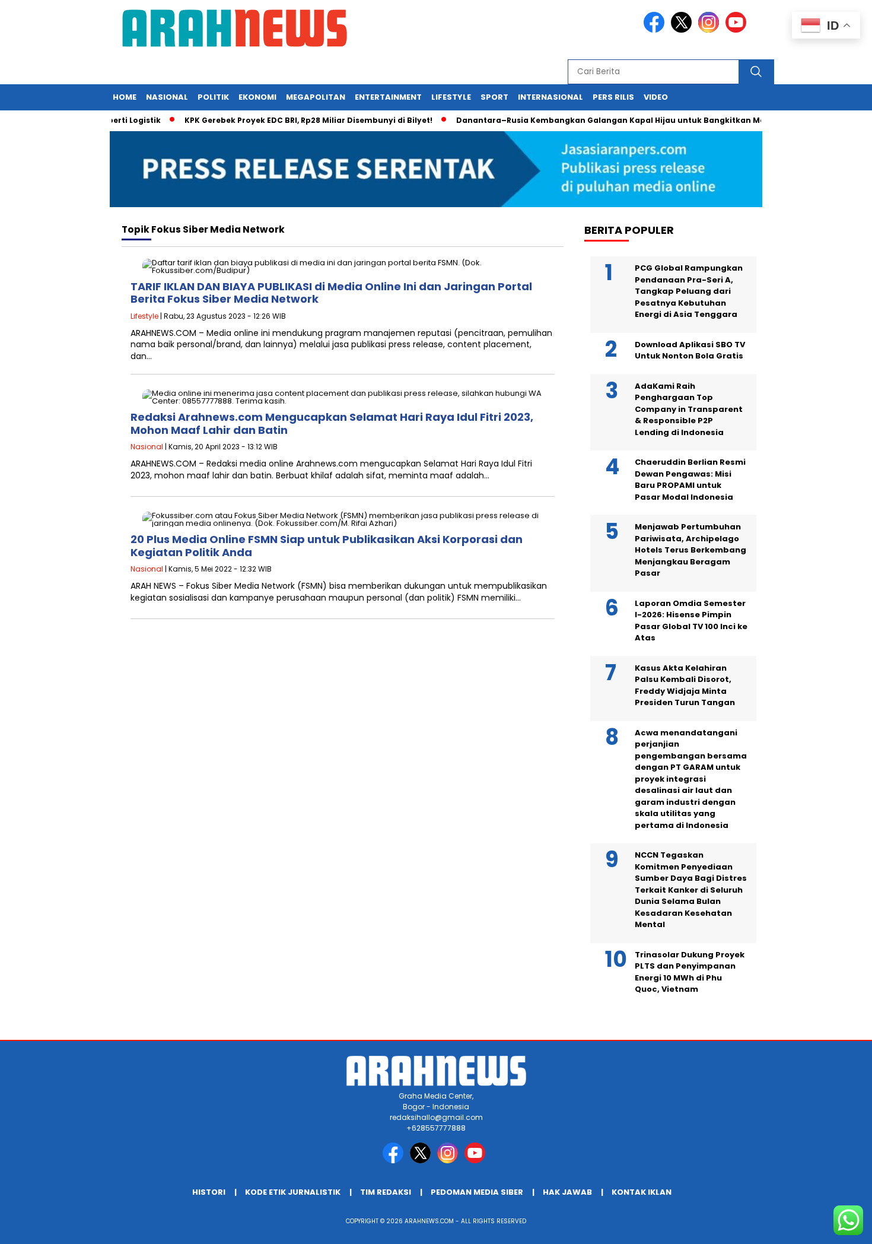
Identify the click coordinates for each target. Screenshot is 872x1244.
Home (124, 97)
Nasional (167, 97)
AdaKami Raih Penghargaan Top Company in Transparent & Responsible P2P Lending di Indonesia (689, 409)
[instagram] (710, 30)
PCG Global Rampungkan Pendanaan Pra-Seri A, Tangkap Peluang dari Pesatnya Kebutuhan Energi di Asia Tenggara (689, 291)
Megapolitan (315, 97)
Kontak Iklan (641, 1192)
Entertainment (388, 97)
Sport (494, 97)
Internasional (550, 97)
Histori (208, 1192)
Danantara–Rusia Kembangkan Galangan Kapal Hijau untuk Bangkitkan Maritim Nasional (622, 120)
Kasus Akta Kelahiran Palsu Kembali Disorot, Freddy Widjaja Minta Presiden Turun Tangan (685, 685)
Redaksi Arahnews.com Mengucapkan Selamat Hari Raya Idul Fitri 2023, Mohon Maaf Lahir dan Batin (332, 423)
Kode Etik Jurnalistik (292, 1192)
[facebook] (656, 30)
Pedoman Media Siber (477, 1192)
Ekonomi (257, 97)
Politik (213, 97)
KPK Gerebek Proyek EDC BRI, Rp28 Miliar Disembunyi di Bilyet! (291, 120)
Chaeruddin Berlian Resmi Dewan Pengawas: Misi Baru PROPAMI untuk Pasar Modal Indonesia (690, 479)
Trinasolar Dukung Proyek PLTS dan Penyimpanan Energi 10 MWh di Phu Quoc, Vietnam (689, 972)
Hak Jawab (567, 1192)
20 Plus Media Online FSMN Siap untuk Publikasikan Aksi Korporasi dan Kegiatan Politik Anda (327, 546)
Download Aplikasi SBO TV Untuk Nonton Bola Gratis (690, 350)
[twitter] (683, 30)
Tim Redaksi (385, 1192)
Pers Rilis (613, 97)
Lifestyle (451, 97)
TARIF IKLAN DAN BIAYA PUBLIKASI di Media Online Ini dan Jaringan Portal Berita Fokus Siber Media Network (331, 293)
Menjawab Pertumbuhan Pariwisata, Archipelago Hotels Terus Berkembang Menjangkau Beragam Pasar (690, 550)
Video (656, 97)
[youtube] (737, 30)
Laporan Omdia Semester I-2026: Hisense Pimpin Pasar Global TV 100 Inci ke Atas (691, 621)
